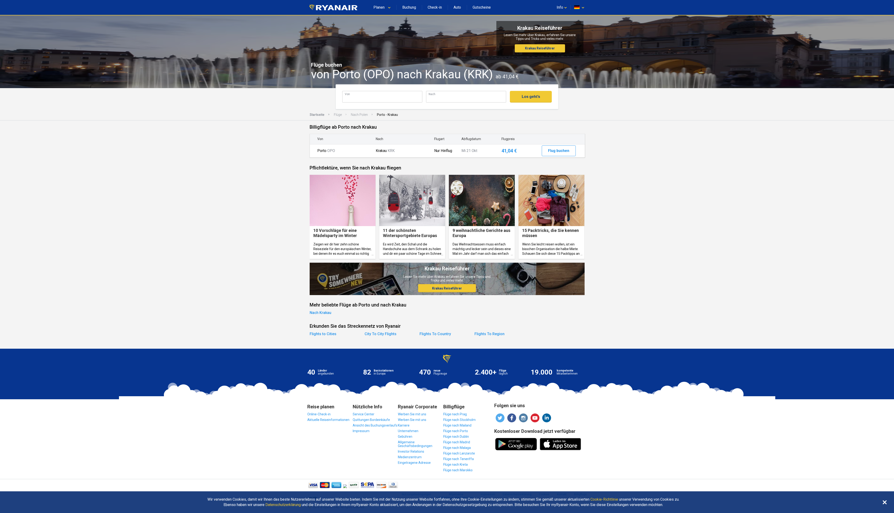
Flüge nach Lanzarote (459, 453)
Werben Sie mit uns (412, 414)
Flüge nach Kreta (455, 464)
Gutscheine (482, 7)
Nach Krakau (320, 312)
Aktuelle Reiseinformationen (328, 420)
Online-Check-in (319, 414)
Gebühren (405, 436)
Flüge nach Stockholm (459, 420)
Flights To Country (435, 334)
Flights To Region (489, 334)
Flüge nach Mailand (457, 425)
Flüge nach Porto (455, 431)
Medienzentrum (410, 457)
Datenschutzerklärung (283, 505)
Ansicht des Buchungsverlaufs (375, 425)
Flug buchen (558, 150)
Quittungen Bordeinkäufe (371, 420)
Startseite (317, 115)
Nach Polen (359, 115)
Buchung (409, 7)
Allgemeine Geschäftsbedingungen (415, 444)
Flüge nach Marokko (458, 470)
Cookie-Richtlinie (604, 499)
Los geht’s (531, 97)
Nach (432, 94)
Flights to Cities (323, 334)
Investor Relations (411, 451)
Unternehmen (408, 431)
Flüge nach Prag (455, 414)
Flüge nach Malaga (457, 448)
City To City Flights (380, 334)
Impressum (361, 431)
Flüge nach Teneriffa (458, 459)
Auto (457, 7)
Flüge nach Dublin (456, 436)
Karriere (404, 425)
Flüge (338, 115)
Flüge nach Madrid (456, 442)
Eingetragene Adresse (414, 463)
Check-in (435, 7)
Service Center (363, 414)
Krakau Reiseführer (540, 48)
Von (347, 94)
